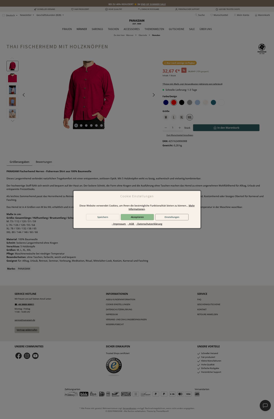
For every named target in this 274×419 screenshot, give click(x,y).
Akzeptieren (137, 217)
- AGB (131, 223)
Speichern (102, 217)
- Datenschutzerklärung (149, 223)
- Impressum (119, 223)
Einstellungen (172, 217)
